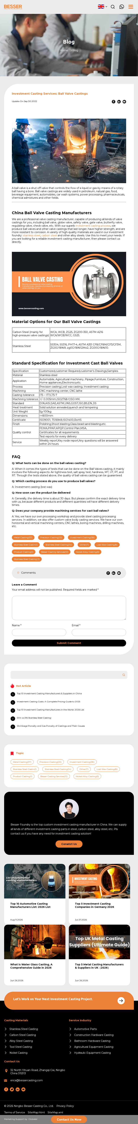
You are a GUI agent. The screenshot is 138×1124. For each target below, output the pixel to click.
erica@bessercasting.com (26, 1080)
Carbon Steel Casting (23, 1035)
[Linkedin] (119, 101)
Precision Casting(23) (51, 537)
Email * (77, 625)
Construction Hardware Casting (94, 1035)
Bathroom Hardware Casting (92, 1041)
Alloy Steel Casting (21, 1041)
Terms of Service (14, 1112)
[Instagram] (12, 1089)
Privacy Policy (65, 1106)
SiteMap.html (36, 1112)
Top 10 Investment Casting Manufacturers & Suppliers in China (49, 693)
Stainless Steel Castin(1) (26, 544)
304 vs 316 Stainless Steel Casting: (34, 717)
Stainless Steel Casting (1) (27, 559)
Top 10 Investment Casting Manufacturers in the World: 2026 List (50, 709)
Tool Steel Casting (21, 1046)
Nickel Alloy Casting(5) (87, 552)
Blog (75, 50)
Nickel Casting (18, 1052)
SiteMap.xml (55, 1112)
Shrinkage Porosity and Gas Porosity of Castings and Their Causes (51, 726)
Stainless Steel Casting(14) (58, 544)
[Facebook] (113, 101)
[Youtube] (124, 101)
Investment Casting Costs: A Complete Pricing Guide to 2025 (48, 701)
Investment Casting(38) (82, 537)
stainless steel (31, 235)
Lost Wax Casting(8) (107, 544)
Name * (18, 625)
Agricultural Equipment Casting (93, 1046)
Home (64, 50)
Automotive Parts (85, 1029)
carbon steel (49, 235)
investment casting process (93, 225)
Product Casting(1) (23, 552)
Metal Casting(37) (23, 537)
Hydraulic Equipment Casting (92, 1052)
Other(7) (84, 544)
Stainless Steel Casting (24, 1029)
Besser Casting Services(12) (54, 552)
